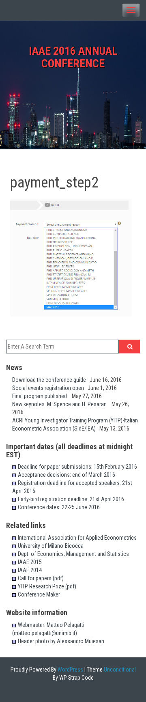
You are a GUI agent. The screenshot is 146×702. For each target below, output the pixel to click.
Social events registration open (50, 388)
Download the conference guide (51, 380)
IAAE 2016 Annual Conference (73, 57)
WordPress (69, 669)
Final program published (42, 396)
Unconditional (119, 669)
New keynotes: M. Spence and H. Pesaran (62, 404)
